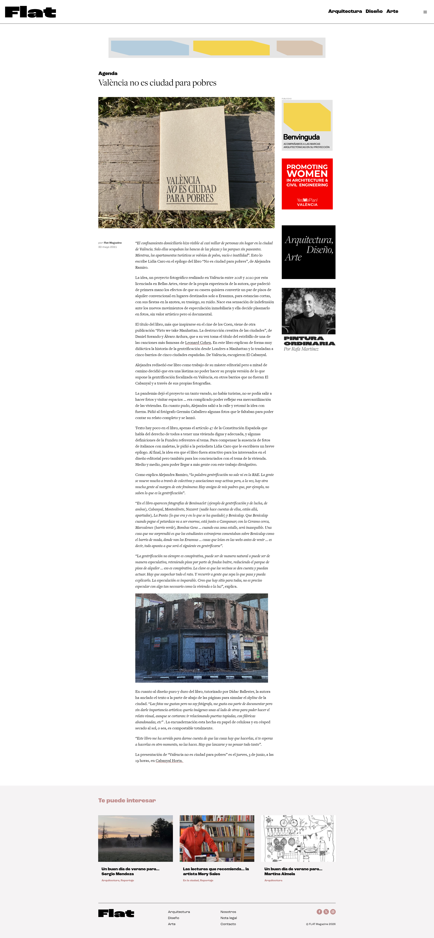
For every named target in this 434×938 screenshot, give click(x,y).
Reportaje (127, 880)
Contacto (228, 924)
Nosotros (228, 912)
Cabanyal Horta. (169, 760)
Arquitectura (345, 12)
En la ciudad (191, 880)
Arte (392, 12)
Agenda (107, 73)
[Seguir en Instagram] (333, 911)
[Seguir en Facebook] (319, 911)
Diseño (374, 12)
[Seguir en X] (326, 911)
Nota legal (229, 918)
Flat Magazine (113, 243)
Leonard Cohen (198, 342)
